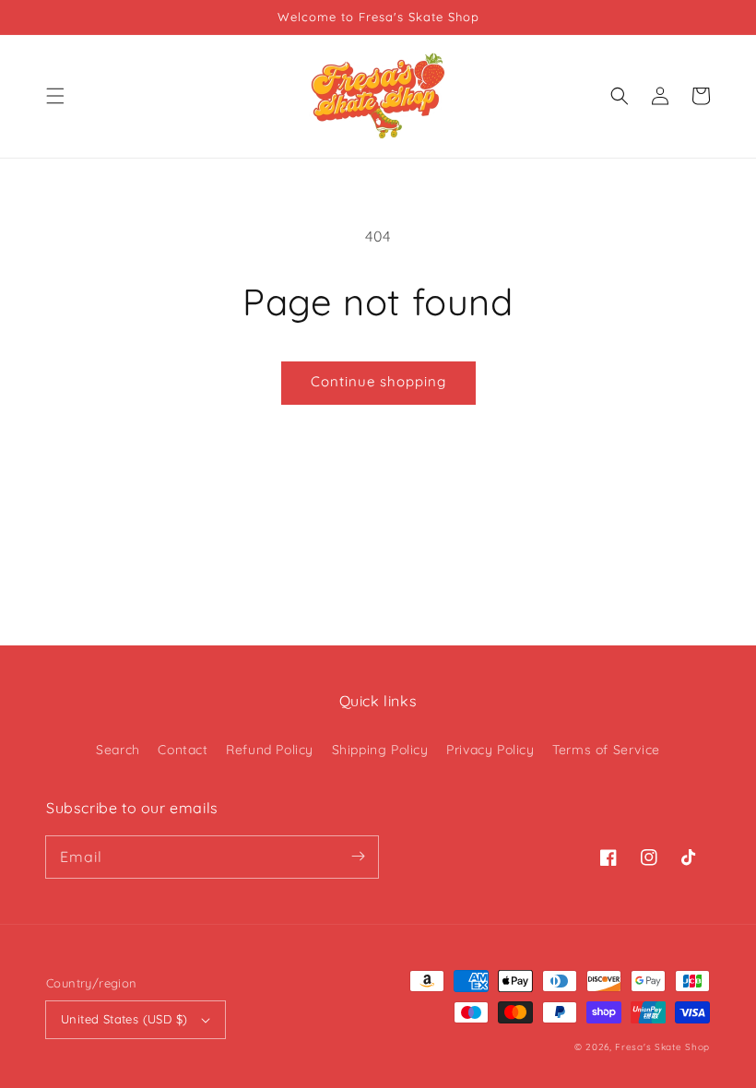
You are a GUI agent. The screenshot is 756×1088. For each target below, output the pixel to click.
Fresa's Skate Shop (662, 1047)
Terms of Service (606, 749)
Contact (182, 749)
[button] (55, 96)
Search (118, 749)
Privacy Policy (490, 749)
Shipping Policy (380, 749)
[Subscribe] (357, 856)
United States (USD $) (124, 1018)
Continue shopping (378, 381)
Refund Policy (269, 749)
